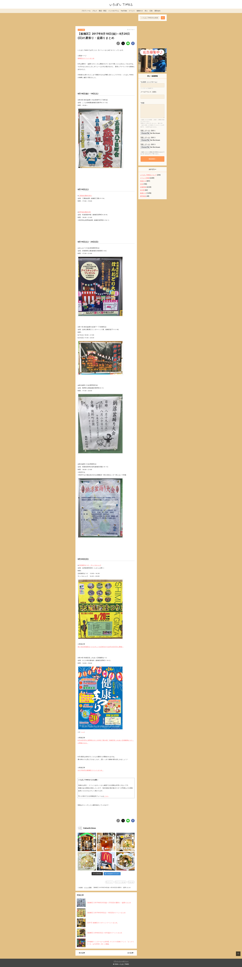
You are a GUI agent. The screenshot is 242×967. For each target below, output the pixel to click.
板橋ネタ (140, 11)
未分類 (142, 190)
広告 (151, 11)
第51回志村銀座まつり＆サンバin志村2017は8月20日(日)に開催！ (101, 647)
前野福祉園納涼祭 (85, 212)
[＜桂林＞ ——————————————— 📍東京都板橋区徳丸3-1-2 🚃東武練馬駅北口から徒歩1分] (125, 861)
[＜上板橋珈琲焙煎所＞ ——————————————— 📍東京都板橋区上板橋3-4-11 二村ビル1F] (106, 842)
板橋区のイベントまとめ (86, 58)
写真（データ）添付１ (148, 130)
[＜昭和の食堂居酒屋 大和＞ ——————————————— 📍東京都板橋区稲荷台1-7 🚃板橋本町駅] (125, 842)
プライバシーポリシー (121, 961)
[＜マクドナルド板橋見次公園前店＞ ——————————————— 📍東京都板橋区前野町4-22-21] (106, 861)
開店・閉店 (102, 11)
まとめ (132, 882)
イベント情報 (81, 29)
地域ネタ (143, 181)
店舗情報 (143, 187)
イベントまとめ (121, 882)
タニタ (82, 732)
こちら (106, 796)
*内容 (142, 103)
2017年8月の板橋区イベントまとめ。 (91, 770)
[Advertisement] (106, 19)
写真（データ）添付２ (148, 137)
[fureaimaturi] (100, 697)
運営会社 (157, 11)
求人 (146, 11)
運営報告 (143, 196)
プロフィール (86, 11)
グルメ (94, 11)
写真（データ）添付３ (148, 144)
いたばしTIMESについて (148, 175)
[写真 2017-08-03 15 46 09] (100, 357)
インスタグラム (113, 11)
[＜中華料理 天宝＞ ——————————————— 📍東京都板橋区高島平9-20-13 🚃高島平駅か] (87, 861)
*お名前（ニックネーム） (149, 82)
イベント (132, 11)
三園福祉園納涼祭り (85, 195)
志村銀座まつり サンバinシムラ (90, 565)
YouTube (124, 11)
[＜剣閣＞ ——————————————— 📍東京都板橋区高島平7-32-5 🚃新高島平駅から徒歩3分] (87, 842)
